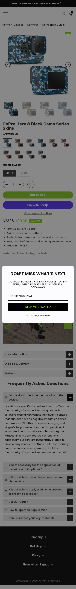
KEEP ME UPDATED (38, 307)
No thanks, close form (38, 315)
